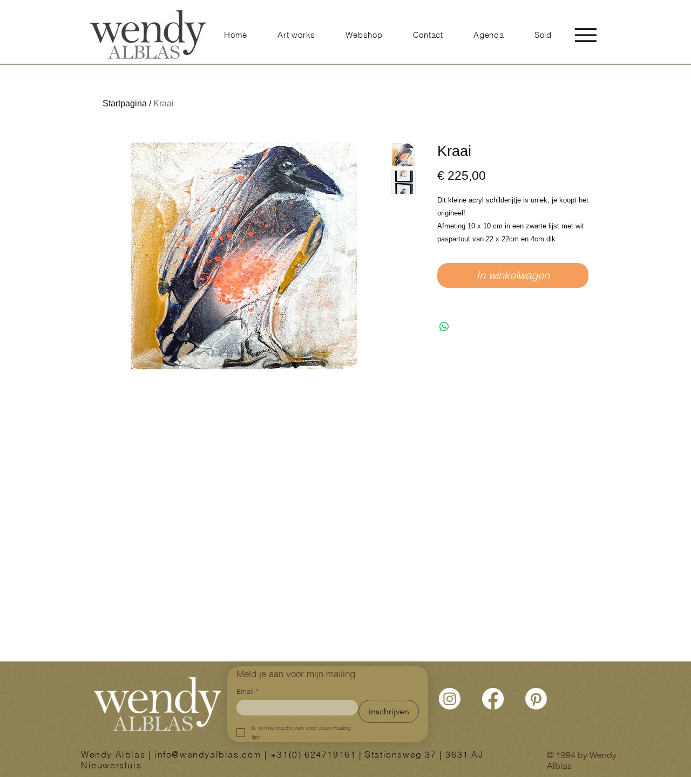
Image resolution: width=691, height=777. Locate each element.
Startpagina (125, 103)
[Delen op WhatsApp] (444, 326)
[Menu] (585, 34)
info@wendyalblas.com (207, 754)
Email (247, 691)
